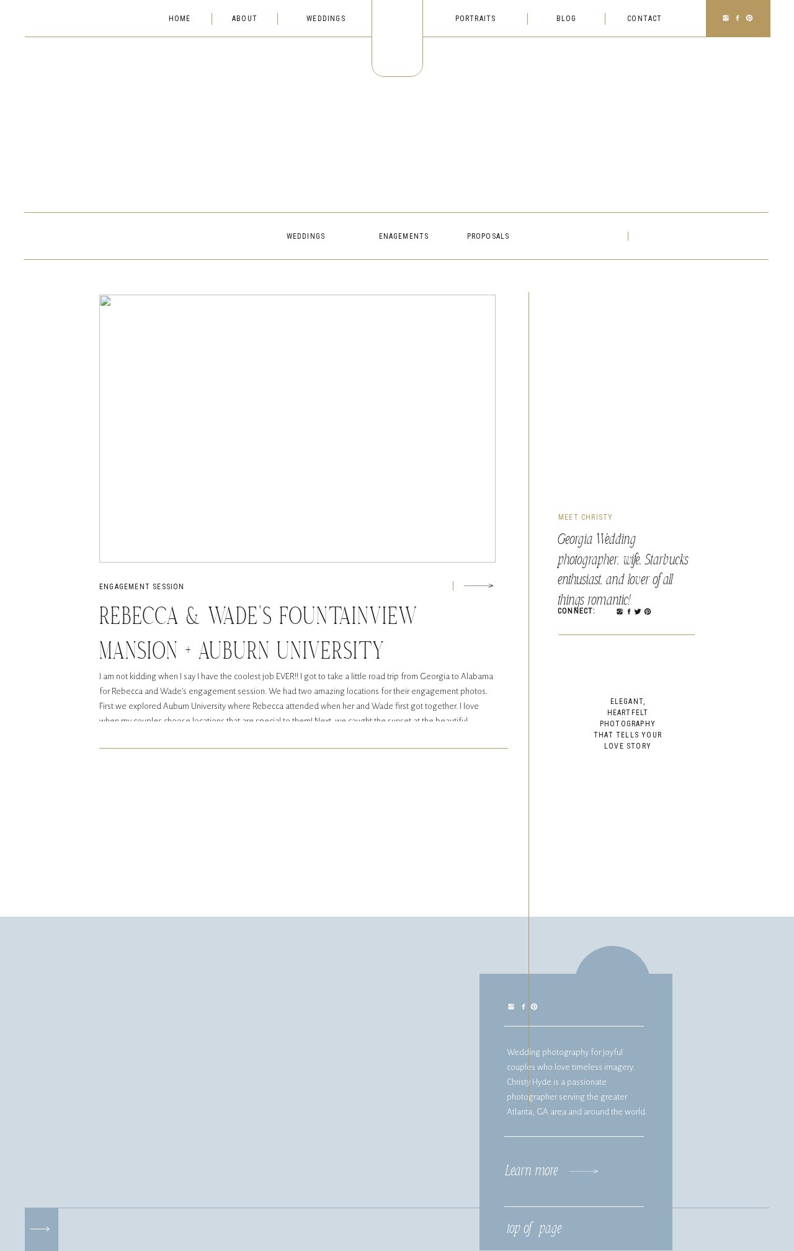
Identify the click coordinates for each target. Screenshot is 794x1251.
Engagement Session (142, 586)
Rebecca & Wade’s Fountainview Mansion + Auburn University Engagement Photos (258, 652)
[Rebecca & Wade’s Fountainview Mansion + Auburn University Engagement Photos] (478, 585)
